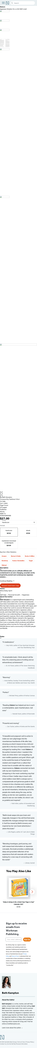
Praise (2, 636)
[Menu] (3, 3)
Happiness (25, 595)
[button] (18, 495)
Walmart (4, 565)
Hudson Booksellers (18, 561)
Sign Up (27, 939)
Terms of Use (21, 1042)
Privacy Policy (29, 1042)
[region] (18, 892)
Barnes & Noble (16, 556)
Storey (2, 511)
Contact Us (3, 1044)
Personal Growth (14, 595)
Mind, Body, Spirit (6, 590)
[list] (18, 417)
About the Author (6, 597)
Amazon (4, 556)
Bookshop (5, 561)
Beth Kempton (7, 497)
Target (31, 561)
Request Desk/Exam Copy (10, 585)
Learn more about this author (11, 1028)
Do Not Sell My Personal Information (17, 1044)
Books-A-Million (30, 556)
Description (4, 568)
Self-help (3, 595)
